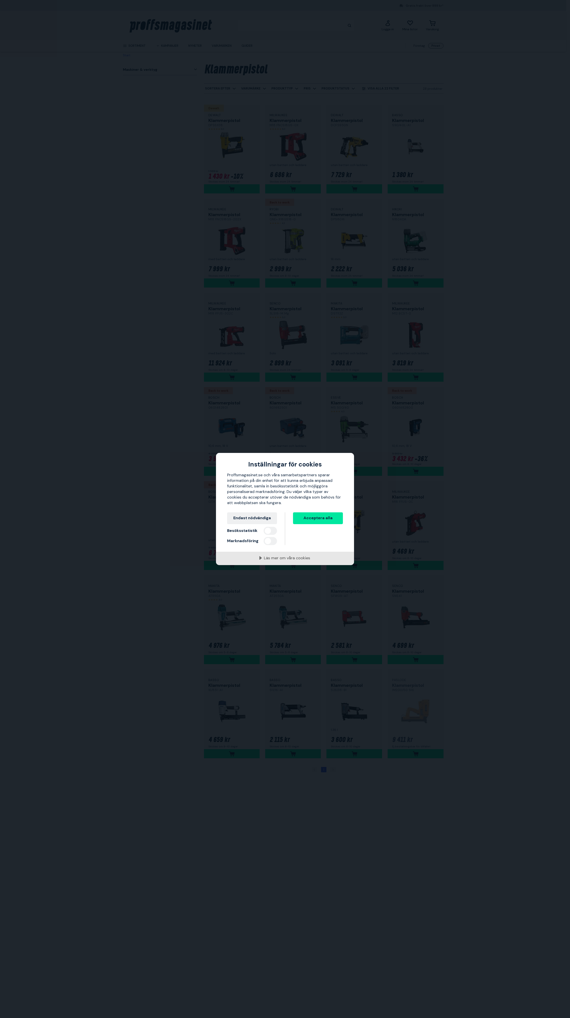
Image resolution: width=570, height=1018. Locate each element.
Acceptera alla (318, 518)
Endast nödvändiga (252, 518)
